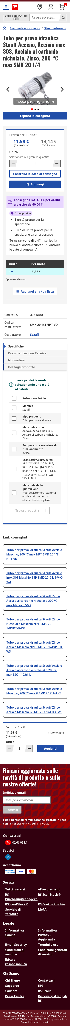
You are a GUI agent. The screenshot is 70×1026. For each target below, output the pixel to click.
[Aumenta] (56, 163)
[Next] (62, 89)
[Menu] (6, 7)
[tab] (35, 346)
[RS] (15, 7)
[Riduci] (13, 163)
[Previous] (8, 89)
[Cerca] (63, 17)
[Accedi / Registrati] (51, 6)
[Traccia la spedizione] (40, 6)
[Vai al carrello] (62, 6)
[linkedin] (8, 857)
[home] (4, 28)
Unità (13, 152)
